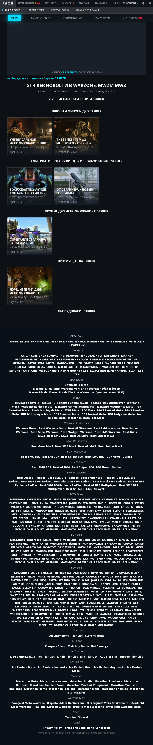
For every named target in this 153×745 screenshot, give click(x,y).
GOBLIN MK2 (35, 584)
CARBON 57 (49, 359)
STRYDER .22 (18, 599)
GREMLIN (19, 363)
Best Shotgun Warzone (76, 432)
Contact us (102, 727)
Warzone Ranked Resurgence (74, 406)
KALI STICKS (72, 584)
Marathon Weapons (53, 681)
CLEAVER (112, 602)
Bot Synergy (99, 646)
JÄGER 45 (75, 503)
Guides (127, 456)
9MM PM (121, 595)
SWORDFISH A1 (115, 363)
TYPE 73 (104, 522)
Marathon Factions (62, 689)
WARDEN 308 (110, 367)
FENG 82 (102, 610)
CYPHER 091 (87, 610)
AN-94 (14, 341)
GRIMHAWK (102, 525)
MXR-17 (126, 355)
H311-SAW (94, 510)
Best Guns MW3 (42, 446)
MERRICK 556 (36, 367)
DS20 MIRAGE (88, 341)
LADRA (113, 621)
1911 (82, 510)
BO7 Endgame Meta (121, 414)
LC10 (115, 584)
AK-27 (25, 355)
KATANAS (116, 610)
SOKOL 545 (114, 359)
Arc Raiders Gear (80, 667)
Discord (83, 717)
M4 (44, 518)
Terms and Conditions (78, 727)
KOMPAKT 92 (111, 587)
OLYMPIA (97, 573)
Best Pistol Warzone (44, 432)
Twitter (70, 717)
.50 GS (75, 525)
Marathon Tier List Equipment (87, 685)
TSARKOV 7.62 (46, 595)
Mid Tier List (89, 656)
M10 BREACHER (68, 367)
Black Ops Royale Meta (47, 410)
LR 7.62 (83, 370)
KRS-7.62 (87, 525)
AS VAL (108, 606)
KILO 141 (20, 367)
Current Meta (94, 635)
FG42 (62, 341)
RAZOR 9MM (36, 363)
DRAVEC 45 (130, 359)
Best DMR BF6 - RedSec (36, 481)
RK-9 (124, 367)
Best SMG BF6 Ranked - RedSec (61, 485)
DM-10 (30, 595)
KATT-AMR (29, 370)
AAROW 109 (34, 507)
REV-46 (104, 341)
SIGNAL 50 (33, 525)
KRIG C (72, 599)
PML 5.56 (47, 573)
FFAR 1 (135, 584)
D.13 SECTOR (71, 606)
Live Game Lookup (22, 656)
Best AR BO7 (50, 456)
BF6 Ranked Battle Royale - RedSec (77, 403)
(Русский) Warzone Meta (123, 707)
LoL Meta (98, 418)
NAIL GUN (126, 621)
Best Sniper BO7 (72, 456)
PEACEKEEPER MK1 (27, 359)
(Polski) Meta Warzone (88, 707)
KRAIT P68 (62, 525)
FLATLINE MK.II (19, 503)
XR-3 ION (133, 363)
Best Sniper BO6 (83, 467)
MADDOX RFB (65, 363)
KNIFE (116, 529)
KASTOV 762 (78, 518)
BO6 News (103, 467)
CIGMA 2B (50, 599)
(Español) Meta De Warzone (66, 703)
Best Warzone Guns (52, 428)
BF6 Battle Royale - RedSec (33, 403)
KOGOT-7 (85, 359)
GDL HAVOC (130, 529)
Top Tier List (46, 656)
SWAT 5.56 (136, 370)
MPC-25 (73, 341)
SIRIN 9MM (62, 602)
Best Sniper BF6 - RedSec (97, 477)
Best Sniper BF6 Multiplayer (85, 489)
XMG (129, 591)
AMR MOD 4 (81, 573)
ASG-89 (67, 591)
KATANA (48, 525)
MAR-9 (116, 522)
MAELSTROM (110, 599)
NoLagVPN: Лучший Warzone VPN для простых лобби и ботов (76, 388)
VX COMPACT (51, 355)
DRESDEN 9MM (92, 606)
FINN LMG (91, 522)
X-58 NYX (64, 522)
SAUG (78, 621)
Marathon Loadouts (108, 681)
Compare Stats (55, 646)
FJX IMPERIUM (67, 370)
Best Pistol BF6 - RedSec (109, 481)
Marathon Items (35, 689)
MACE (118, 514)
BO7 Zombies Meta (66, 414)
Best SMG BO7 (30, 456)
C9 (102, 591)
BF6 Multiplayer (114, 403)
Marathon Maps (88, 689)
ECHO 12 (14, 370)
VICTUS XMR (47, 370)
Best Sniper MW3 (102, 436)
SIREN (107, 510)
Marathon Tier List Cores (47, 685)
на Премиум (70, 72)
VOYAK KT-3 (94, 355)
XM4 (108, 580)
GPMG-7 (118, 591)
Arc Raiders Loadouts (52, 667)
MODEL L (55, 591)
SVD (99, 595)
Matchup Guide (78, 646)
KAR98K (122, 370)
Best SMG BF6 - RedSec (63, 477)
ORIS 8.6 (128, 522)
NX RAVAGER (102, 507)
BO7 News (113, 456)
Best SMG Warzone (107, 428)
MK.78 (50, 363)
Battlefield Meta (76, 385)
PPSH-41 (50, 522)
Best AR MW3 (79, 436)
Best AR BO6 (61, 467)
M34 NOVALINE (90, 367)
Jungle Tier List (67, 656)
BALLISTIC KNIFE (66, 510)
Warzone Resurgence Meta (114, 406)
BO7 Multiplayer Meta (36, 414)
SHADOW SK (113, 503)
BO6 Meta (88, 410)
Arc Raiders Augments (109, 667)
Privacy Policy (52, 727)
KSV (109, 591)
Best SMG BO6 (41, 467)
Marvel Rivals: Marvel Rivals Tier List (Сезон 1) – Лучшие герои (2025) (76, 392)
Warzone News (26, 428)
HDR (79, 363)
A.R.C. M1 (137, 499)
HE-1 (31, 599)
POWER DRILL (96, 602)
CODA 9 (128, 503)
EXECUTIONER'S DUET (29, 529)
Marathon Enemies (115, 689)
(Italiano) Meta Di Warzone (52, 707)
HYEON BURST (58, 518)
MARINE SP (81, 591)
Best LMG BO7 (94, 456)
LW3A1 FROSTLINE (102, 370)
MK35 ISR (43, 341)
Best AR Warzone (79, 428)
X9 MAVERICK (67, 359)
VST (54, 341)
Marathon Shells (80, 681)
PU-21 (94, 591)
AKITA (51, 367)
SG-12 (133, 367)
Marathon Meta (79, 418)
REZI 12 (77, 522)
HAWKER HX (76, 345)
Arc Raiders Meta (23, 667)
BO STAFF (122, 576)
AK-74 (35, 573)
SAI (86, 621)
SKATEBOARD (21, 610)
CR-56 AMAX (103, 614)
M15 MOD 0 (111, 355)
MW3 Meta (72, 410)
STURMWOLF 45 (73, 355)
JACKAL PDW (54, 584)
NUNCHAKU (98, 621)
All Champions (59, 635)
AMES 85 (19, 584)
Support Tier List (131, 656)
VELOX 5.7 (18, 507)
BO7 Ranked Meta (94, 414)
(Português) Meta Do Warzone (107, 703)
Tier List (77, 635)
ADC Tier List (108, 656)
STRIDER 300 (119, 341)
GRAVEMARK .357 (127, 573)
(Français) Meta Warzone (27, 703)
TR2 (76, 374)
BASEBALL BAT (68, 610)
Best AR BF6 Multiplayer (100, 485)
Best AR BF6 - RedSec (31, 477)
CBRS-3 (35, 355)
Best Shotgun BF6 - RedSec (72, 481)
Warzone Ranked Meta (36, 406)
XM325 (88, 363)
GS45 (134, 606)
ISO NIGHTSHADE (31, 522)
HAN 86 (36, 518)
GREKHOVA (135, 595)
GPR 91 (42, 591)
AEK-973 (62, 595)
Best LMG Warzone (108, 432)
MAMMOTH (68, 529)
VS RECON (135, 341)
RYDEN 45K (27, 341)
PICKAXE (75, 587)
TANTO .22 (122, 606)
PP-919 (105, 584)
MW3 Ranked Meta (110, 410)
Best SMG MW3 (57, 436)
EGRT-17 (98, 359)
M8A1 (99, 363)
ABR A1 (110, 573)
